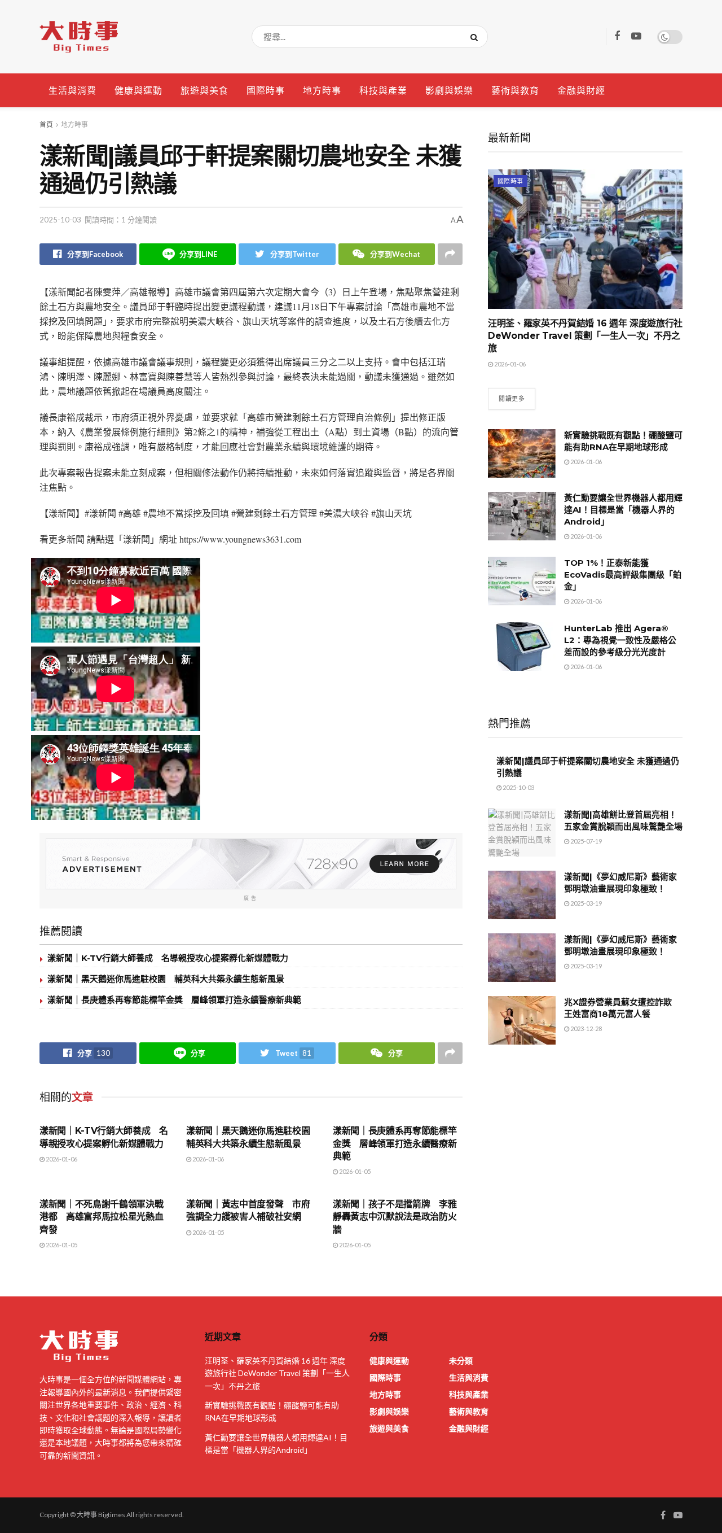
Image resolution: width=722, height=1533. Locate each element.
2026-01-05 (354, 1171)
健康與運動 (138, 90)
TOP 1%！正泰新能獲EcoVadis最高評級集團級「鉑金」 (622, 574)
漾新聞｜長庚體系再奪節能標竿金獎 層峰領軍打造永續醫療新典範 (174, 999)
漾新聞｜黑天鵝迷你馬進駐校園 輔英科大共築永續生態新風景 (165, 978)
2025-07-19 (585, 841)
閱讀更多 (512, 398)
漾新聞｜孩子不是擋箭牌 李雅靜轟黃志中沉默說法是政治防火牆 (395, 1217)
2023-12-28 (585, 1028)
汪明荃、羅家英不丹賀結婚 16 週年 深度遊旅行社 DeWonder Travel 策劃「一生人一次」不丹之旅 (585, 336)
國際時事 (265, 90)
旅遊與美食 (204, 90)
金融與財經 (581, 90)
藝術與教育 (515, 90)
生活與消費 (72, 90)
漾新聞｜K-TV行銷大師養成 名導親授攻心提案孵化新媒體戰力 (167, 958)
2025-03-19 (585, 903)
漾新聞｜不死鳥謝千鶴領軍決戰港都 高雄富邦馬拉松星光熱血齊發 (101, 1217)
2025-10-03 (60, 219)
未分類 (461, 1360)
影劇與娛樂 (449, 90)
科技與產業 (383, 90)
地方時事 (322, 90)
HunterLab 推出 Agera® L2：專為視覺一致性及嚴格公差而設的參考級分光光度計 (620, 640)
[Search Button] (476, 36)
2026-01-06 (61, 1159)
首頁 (46, 124)
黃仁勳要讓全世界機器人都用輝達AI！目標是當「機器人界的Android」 (623, 509)
